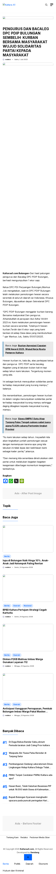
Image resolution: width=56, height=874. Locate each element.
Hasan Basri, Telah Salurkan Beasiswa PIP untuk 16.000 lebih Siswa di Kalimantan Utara (30, 789)
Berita (7, 556)
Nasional (28, 606)
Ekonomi (43, 863)
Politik (17, 863)
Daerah (16, 606)
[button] (46, 4)
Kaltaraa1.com (27, 849)
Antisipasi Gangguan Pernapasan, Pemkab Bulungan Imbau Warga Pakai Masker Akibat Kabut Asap (27, 711)
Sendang (34, 852)
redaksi (8, 59)
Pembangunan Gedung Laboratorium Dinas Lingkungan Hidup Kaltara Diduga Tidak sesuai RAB (31, 767)
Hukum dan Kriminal (13, 870)
